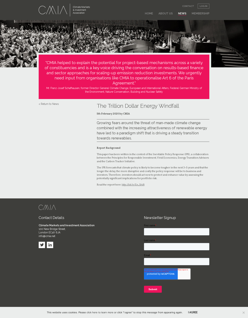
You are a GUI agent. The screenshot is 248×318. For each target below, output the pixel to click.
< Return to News (49, 104)
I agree (193, 312)
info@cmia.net (47, 236)
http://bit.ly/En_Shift (133, 184)
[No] (243, 312)
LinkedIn (50, 245)
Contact (188, 6)
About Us (165, 13)
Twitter (42, 245)
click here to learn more (100, 312)
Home (149, 13)
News (182, 13)
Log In (203, 6)
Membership (200, 13)
